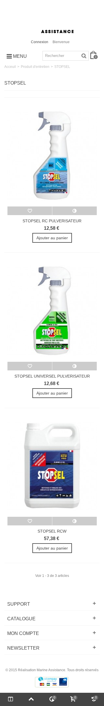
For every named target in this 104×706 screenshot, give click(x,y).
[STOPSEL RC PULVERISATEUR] (52, 155)
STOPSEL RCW (52, 531)
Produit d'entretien (35, 67)
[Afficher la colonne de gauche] (10, 699)
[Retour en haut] (31, 699)
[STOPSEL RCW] (52, 466)
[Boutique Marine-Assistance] (52, 20)
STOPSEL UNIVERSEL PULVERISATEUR (52, 376)
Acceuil (10, 67)
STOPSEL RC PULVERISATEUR (52, 221)
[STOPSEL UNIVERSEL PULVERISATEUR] (52, 310)
